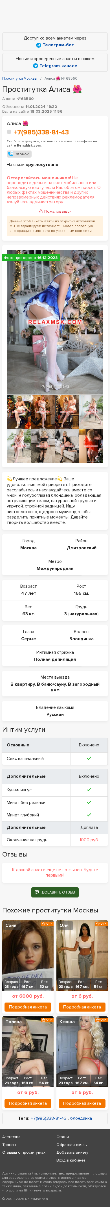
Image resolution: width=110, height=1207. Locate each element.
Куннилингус (19, 790)
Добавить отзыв (58, 892)
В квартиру (22, 684)
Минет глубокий (23, 815)
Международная (55, 568)
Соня (10, 925)
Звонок (22, 154)
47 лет (28, 593)
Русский (55, 714)
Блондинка (81, 639)
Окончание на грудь (27, 840)
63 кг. (28, 614)
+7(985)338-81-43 (41, 132)
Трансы (9, 1144)
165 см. (81, 593)
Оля (64, 925)
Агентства (11, 1136)
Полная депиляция (55, 659)
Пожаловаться (58, 211)
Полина (13, 1022)
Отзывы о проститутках (23, 1152)
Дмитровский (81, 548)
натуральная (83, 614)
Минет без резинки (26, 802)
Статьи (62, 1136)
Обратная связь (71, 1144)
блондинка (81, 1118)
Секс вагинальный (25, 758)
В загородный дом (75, 686)
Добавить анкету (72, 1152)
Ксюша (67, 1022)
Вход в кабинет (70, 1160)
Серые (28, 639)
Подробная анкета (28, 1007)
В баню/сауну (51, 684)
